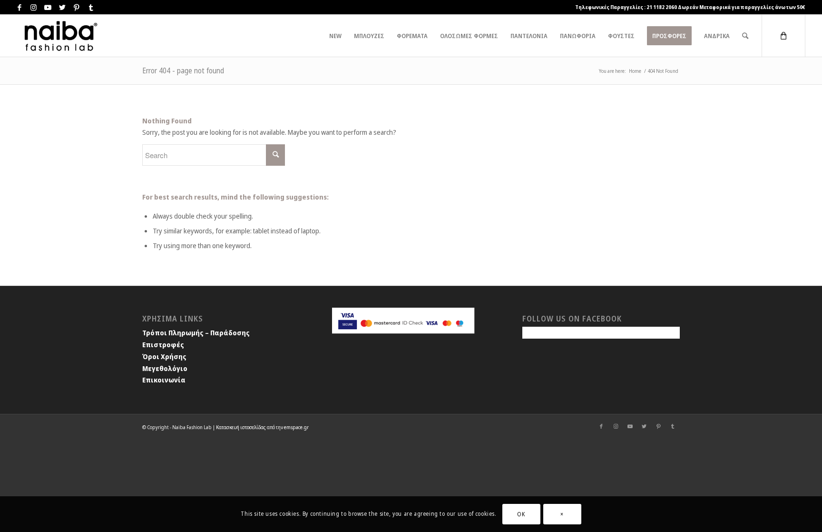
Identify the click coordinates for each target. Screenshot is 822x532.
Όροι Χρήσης (164, 356)
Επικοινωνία (164, 379)
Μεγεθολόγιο (164, 368)
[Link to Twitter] (62, 7)
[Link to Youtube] (48, 7)
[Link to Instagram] (34, 7)
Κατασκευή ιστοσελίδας (241, 427)
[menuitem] (335, 36)
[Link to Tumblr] (91, 7)
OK (521, 514)
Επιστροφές (163, 344)
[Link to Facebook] (19, 7)
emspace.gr (296, 427)
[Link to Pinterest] (76, 7)
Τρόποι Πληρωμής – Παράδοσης (196, 332)
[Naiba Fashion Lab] (59, 36)
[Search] (745, 36)
